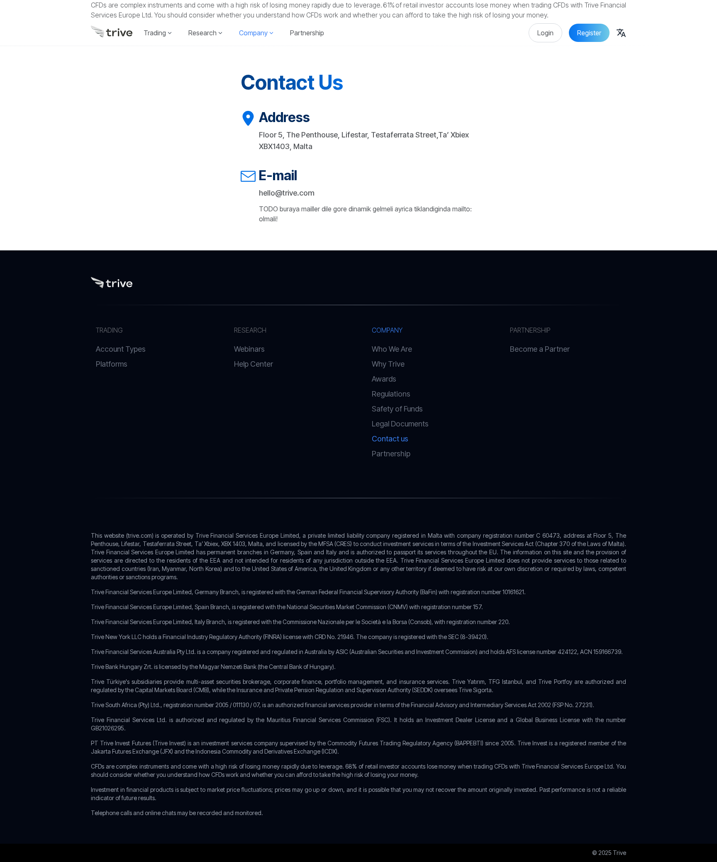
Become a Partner (540, 349)
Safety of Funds (397, 408)
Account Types (121, 349)
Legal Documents (400, 423)
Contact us (390, 438)
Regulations (391, 393)
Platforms (111, 364)
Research (202, 33)
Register (589, 33)
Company (253, 33)
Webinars (249, 349)
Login (545, 33)
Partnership (307, 33)
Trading (155, 33)
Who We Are (392, 349)
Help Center (253, 364)
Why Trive (388, 364)
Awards (384, 379)
